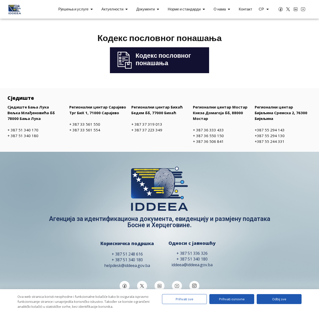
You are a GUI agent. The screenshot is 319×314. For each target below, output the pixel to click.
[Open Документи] (158, 9)
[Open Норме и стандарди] (204, 9)
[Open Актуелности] (126, 9)
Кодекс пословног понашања (163, 59)
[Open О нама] (229, 9)
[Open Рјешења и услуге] (91, 9)
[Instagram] (194, 286)
